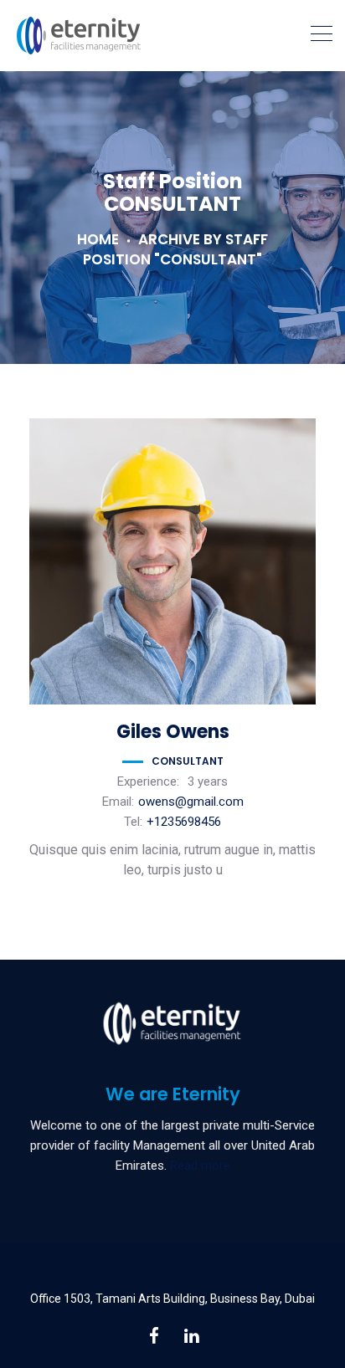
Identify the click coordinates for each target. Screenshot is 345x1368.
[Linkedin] (191, 1335)
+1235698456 (184, 821)
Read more (200, 1165)
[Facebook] (153, 1335)
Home (98, 240)
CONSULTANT (188, 761)
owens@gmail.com (191, 801)
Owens (172, 732)
